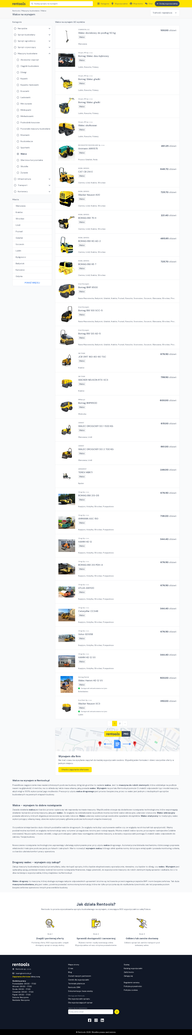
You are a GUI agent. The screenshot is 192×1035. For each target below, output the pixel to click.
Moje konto (138, 3)
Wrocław (20, 218)
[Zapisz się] (116, 1011)
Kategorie (105, 3)
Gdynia (19, 276)
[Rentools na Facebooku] (89, 1020)
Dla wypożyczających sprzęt (80, 1002)
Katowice (20, 270)
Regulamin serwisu (131, 982)
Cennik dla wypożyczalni (78, 980)
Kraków (19, 212)
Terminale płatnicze (76, 983)
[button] (117, 36)
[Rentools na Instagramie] (96, 1020)
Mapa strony (73, 964)
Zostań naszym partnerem (79, 976)
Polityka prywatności (133, 986)
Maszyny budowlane (30, 11)
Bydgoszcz (21, 257)
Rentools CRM (74, 987)
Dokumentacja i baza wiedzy (80, 991)
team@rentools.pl (23, 973)
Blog (70, 972)
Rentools (16, 11)
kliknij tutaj (26, 976)
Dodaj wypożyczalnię (168, 3)
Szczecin (20, 244)
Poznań (19, 231)
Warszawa (20, 205)
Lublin (18, 250)
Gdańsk (19, 238)
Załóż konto (129, 972)
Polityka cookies (131, 990)
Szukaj (126, 964)
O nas (70, 968)
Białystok (20, 263)
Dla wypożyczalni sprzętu (79, 999)
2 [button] (119, 723)
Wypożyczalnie (121, 3)
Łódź (18, 225)
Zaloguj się (128, 976)
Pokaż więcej (32, 282)
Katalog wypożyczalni (133, 968)
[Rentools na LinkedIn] (102, 1020)
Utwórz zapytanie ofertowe (75, 769)
